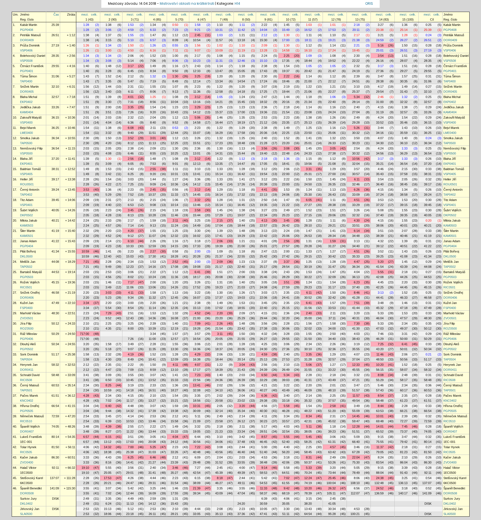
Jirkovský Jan (29, 509)
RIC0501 (26, 287)
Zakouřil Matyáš (31, 117)
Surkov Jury (28, 498)
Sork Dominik (29, 354)
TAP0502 (26, 266)
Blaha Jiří (26, 158)
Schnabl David (30, 375)
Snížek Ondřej (30, 292)
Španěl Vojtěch (30, 426)
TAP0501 (26, 390)
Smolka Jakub (29, 138)
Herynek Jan (29, 364)
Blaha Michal (28, 97)
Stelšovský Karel (31, 478)
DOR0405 (27, 91)
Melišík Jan (27, 261)
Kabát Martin (28, 24)
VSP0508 (26, 60)
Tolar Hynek (28, 447)
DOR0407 (27, 431)
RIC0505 (26, 452)
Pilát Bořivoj (28, 251)
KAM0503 (26, 225)
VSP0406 (26, 50)
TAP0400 (26, 81)
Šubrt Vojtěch (29, 210)
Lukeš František (31, 436)
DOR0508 (27, 493)
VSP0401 (26, 205)
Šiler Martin (27, 230)
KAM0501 (26, 235)
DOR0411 (26, 369)
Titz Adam (26, 200)
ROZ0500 (26, 328)
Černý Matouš (29, 385)
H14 (237, 3)
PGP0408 (26, 29)
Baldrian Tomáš (30, 169)
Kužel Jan (26, 303)
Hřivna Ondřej (29, 406)
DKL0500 (26, 256)
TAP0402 (26, 194)
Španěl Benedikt (31, 488)
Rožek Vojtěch (30, 282)
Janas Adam (28, 241)
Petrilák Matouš (30, 35)
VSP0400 (26, 122)
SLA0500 (26, 514)
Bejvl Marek (28, 127)
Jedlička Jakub (30, 107)
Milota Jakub (28, 220)
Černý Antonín (29, 189)
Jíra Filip (25, 323)
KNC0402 (26, 400)
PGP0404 (26, 246)
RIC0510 (26, 421)
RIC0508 (26, 380)
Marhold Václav (30, 313)
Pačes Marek (29, 395)
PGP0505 (26, 411)
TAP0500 (26, 143)
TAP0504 (26, 359)
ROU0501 (27, 184)
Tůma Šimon (28, 76)
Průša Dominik (30, 45)
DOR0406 (27, 297)
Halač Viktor (28, 467)
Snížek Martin (29, 86)
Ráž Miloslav (28, 333)
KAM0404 (26, 112)
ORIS (369, 3)
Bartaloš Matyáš (31, 272)
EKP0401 (26, 163)
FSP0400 (26, 308)
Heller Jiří (26, 179)
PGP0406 (26, 338)
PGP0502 (26, 349)
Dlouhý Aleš (28, 344)
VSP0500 (26, 153)
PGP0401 (26, 71)
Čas (56, 14)
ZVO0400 (26, 462)
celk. (94, 14)
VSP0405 (26, 174)
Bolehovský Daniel (32, 55)
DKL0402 (26, 503)
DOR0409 (27, 40)
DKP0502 (26, 215)
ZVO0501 (26, 318)
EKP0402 (26, 102)
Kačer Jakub (28, 457)
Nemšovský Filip (31, 148)
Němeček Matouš (32, 416)
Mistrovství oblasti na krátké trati (187, 3)
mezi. (85, 14)
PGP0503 (26, 277)
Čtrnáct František (32, 66)
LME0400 (26, 132)
